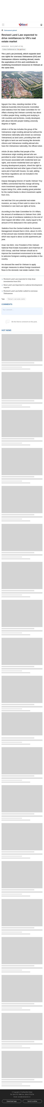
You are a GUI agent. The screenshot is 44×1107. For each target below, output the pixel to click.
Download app (12, 1101)
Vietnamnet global (10, 30)
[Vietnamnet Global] (23, 26)
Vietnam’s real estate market (16, 299)
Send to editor (32, 1101)
